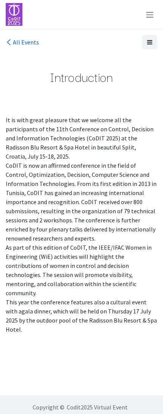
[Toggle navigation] (149, 14)
